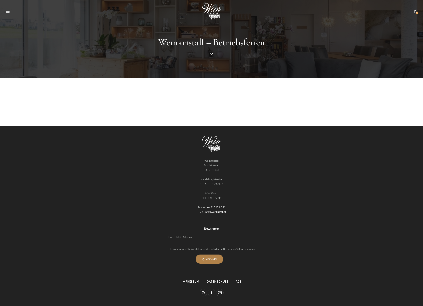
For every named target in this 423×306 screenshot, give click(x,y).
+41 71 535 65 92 (216, 207)
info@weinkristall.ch (216, 211)
